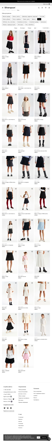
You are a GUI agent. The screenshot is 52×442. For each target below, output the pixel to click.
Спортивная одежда (33, 21)
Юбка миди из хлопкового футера (41, 339)
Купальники (43, 21)
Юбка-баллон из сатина (23, 307)
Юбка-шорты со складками (7, 245)
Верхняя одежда (6, 16)
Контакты (20, 427)
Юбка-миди (36, 276)
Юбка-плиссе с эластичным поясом (9, 119)
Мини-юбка (4, 307)
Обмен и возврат (21, 395)
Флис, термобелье (29, 24)
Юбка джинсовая (21, 370)
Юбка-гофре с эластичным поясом (25, 88)
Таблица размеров (22, 389)
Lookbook (35, 395)
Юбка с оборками (5, 370)
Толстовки (42, 16)
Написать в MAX (6, 401)
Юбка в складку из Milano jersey (8, 182)
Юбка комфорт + (37, 56)
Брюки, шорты (26, 19)
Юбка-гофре (36, 182)
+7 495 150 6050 (7, 389)
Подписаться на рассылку (8, 410)
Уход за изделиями (37, 391)
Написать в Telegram (7, 399)
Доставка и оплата (22, 393)
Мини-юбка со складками (23, 182)
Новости (35, 397)
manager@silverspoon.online (9, 392)
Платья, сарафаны (17, 19)
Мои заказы (20, 400)
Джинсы (34, 19)
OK (38, 437)
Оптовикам (20, 423)
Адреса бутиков (6, 396)
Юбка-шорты (37, 88)
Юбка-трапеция (21, 150)
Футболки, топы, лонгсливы (9, 21)
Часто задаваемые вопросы (39, 393)
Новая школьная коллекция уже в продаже (26, 1)
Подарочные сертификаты (23, 398)
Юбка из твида (37, 245)
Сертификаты (36, 399)
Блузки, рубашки (6, 19)
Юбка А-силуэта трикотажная (24, 213)
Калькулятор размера (22, 391)
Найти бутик (45, 4)
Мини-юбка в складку (38, 119)
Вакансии (20, 419)
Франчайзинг (21, 425)
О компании (20, 417)
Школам (20, 421)
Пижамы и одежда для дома (9, 24)
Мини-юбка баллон (22, 276)
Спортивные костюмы (22, 21)
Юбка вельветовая (22, 119)
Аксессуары (20, 24)
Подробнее (44, 437)
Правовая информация (23, 402)
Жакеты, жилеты (16, 16)
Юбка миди (4, 339)
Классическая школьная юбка (40, 150)
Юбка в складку (5, 56)
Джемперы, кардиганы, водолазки (29, 16)
